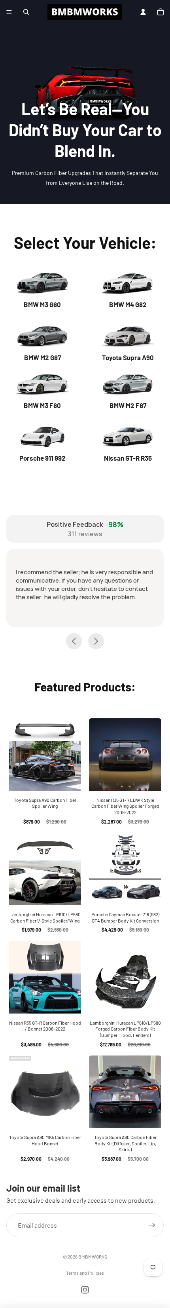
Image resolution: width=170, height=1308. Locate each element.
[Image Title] (42, 283)
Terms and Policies (85, 1273)
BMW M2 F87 (128, 405)
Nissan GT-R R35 (128, 458)
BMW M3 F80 (42, 405)
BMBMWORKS (92, 1256)
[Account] (143, 12)
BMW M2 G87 (42, 357)
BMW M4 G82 (128, 304)
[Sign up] (152, 1225)
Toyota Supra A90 (128, 357)
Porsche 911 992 (42, 458)
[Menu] (9, 12)
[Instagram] (85, 1290)
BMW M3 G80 (42, 304)
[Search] (26, 12)
